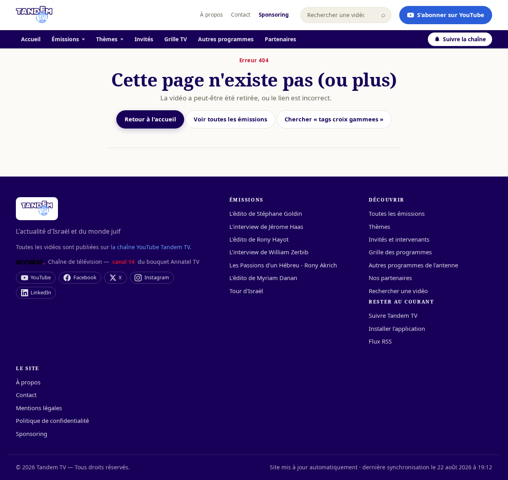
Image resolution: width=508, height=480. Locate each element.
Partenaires (280, 39)
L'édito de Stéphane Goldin (265, 213)
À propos (211, 14)
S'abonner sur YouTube (450, 15)
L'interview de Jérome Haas (266, 226)
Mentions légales (39, 408)
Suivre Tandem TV (393, 315)
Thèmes (106, 39)
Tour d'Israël (246, 291)
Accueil (30, 39)
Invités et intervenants (399, 239)
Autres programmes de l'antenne (413, 265)
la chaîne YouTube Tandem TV (150, 247)
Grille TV (175, 39)
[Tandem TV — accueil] (34, 15)
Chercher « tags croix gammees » (334, 119)
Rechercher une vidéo (398, 291)
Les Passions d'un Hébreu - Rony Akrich (283, 265)
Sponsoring (274, 14)
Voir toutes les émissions (230, 119)
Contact (240, 14)
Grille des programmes (400, 252)
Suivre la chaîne (464, 39)
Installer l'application (397, 328)
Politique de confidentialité (52, 420)
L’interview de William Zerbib (268, 252)
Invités (144, 39)
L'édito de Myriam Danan (263, 278)
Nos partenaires (390, 278)
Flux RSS (380, 341)
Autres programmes (226, 39)
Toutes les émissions (397, 213)
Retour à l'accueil (150, 119)
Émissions (65, 39)
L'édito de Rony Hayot (259, 239)
